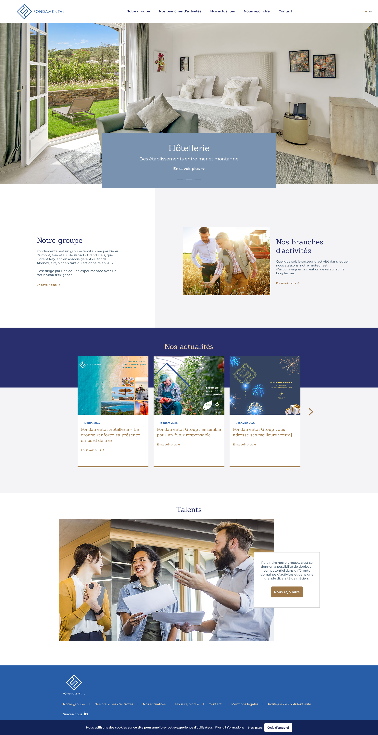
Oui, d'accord (278, 727)
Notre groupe (74, 704)
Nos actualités (154, 704)
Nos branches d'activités (113, 704)
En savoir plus (186, 168)
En (370, 11)
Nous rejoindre (287, 592)
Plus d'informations (229, 727)
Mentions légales (244, 704)
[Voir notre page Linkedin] (86, 714)
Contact (215, 704)
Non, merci (255, 727)
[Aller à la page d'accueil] (40, 11)
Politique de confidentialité (289, 704)
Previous (66, 415)
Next (311, 411)
